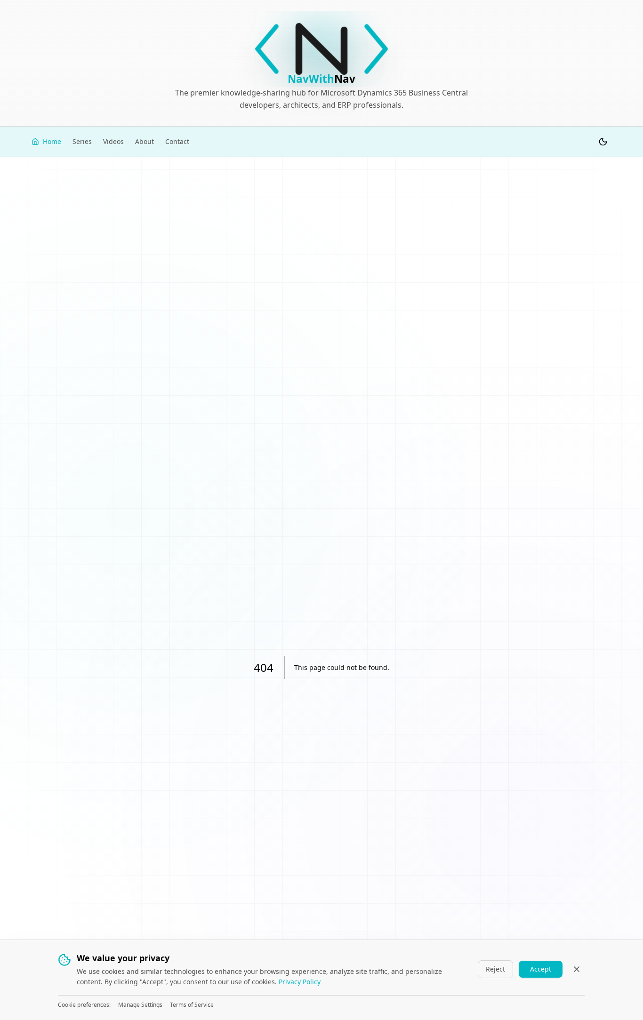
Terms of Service (192, 1005)
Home (52, 141)
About (144, 141)
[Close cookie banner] (576, 969)
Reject (495, 968)
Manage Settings (140, 1005)
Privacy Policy (300, 981)
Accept (540, 968)
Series (82, 141)
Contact (177, 141)
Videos (113, 141)
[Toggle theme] (603, 141)
